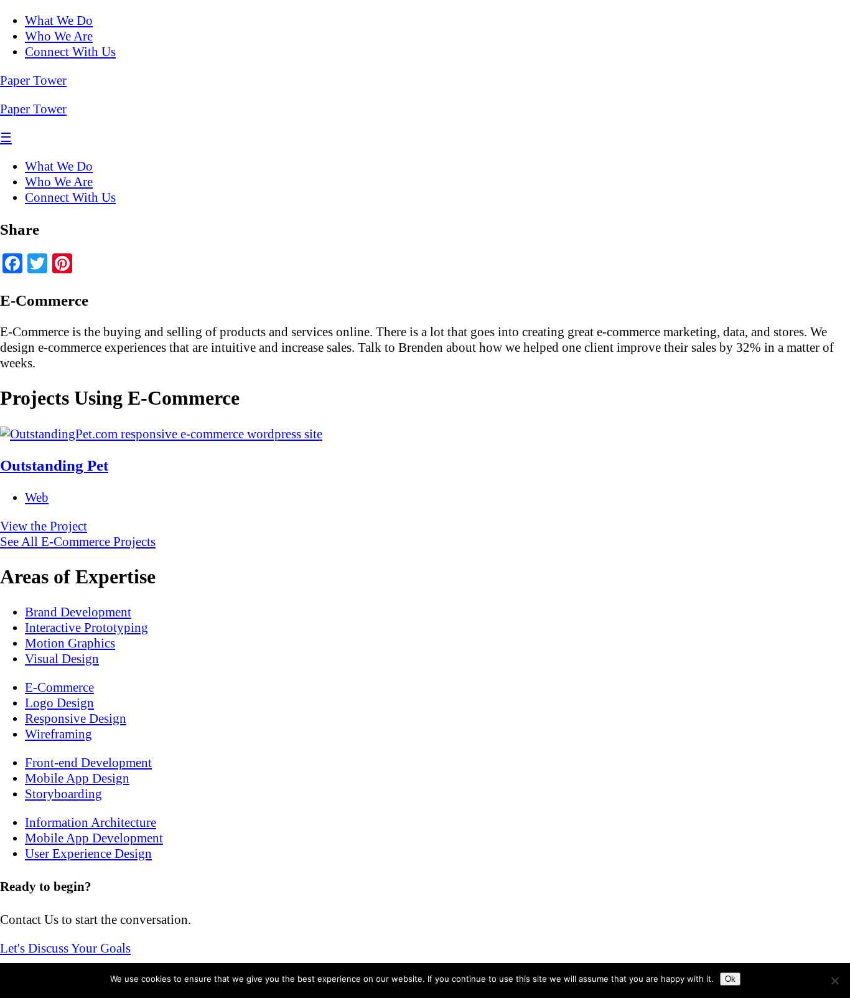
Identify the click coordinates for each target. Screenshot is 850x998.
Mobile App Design (77, 778)
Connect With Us (70, 51)
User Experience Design (88, 853)
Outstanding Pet (54, 465)
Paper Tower (33, 80)
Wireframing (58, 734)
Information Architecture (90, 822)
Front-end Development (88, 762)
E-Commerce (59, 687)
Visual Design (62, 658)
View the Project (43, 526)
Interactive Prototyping (86, 627)
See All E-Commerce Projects (78, 541)
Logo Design (59, 702)
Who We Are (59, 36)
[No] (834, 980)
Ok (730, 979)
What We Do (59, 20)
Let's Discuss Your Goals (65, 948)
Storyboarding (63, 793)
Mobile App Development (94, 838)
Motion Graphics (70, 643)
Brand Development (78, 612)
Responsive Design (75, 718)
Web (37, 497)
